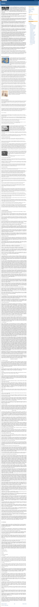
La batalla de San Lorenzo (33, 34)
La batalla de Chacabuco (32, 35)
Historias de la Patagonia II (5, 56)
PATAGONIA (30, 16)
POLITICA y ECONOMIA (31, 8)
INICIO (29, 12)
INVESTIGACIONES (31, 19)
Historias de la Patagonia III (5, 5)
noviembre (31, 24)
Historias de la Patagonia (32, 27)
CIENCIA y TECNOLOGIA (31, 9)
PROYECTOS (30, 18)
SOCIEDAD (30, 10)
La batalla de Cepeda (32, 37)
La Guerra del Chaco (32, 39)
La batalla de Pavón (32, 36)
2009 (30, 23)
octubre (31, 44)
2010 (30, 22)
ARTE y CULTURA (31, 11)
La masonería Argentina (4, 210)
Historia (3, 3)
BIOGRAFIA (30, 17)
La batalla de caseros (32, 38)
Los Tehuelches (31, 29)
